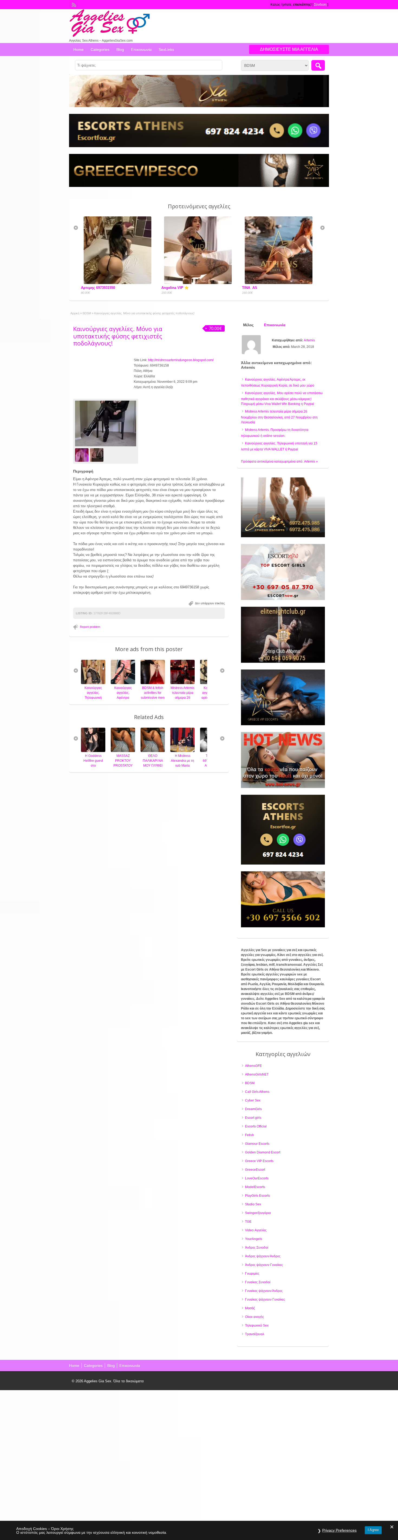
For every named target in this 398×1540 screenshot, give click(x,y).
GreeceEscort (255, 1170)
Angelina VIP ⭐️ (85, 288)
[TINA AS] (190, 283)
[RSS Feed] (73, 4)
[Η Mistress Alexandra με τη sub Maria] (153, 751)
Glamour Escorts (257, 1144)
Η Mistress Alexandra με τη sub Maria (152, 760)
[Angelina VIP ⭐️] (109, 283)
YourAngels (253, 1239)
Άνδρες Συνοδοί (256, 1247)
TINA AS (159, 288)
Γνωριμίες (252, 1273)
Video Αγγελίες (256, 1230)
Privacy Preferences (339, 1530)
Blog (120, 49)
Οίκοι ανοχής (254, 1317)
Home (78, 49)
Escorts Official (256, 1126)
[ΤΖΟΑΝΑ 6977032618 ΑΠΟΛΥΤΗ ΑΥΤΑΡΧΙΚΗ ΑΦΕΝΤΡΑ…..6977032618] (182, 751)
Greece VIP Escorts (259, 1161)
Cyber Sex (252, 1100)
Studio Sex (253, 1204)
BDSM (87, 313)
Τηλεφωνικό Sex (257, 1325)
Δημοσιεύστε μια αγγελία (289, 49)
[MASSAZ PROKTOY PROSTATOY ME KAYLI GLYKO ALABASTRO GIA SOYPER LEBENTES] (93, 751)
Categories (100, 49)
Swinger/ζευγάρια (258, 1213)
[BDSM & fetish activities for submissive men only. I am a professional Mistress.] (123, 683)
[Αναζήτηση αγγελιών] (318, 65)
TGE (248, 1222)
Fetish (249, 1135)
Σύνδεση (320, 4)
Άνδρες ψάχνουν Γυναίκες (264, 1265)
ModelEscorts (255, 1187)
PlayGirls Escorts (257, 1196)
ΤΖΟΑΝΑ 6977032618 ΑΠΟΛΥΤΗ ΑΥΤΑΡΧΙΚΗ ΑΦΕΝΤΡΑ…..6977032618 (190, 765)
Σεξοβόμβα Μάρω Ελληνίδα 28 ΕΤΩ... (263, 288)
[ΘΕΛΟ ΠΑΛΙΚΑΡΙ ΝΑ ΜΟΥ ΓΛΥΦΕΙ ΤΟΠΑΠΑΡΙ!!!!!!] (123, 751)
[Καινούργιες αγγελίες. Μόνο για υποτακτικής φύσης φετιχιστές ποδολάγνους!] (105, 424)
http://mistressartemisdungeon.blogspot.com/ (181, 360)
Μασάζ (250, 1308)
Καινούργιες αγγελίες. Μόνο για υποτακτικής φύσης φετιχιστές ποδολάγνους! (117, 336)
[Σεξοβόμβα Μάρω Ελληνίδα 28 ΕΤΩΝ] (270, 283)
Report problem (90, 626)
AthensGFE (253, 1066)
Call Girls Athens (257, 1092)
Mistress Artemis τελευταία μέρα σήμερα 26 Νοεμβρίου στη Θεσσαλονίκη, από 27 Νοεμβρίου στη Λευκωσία (279, 417)
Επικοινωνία (141, 49)
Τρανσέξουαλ (254, 1334)
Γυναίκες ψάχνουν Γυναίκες (265, 1299)
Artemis (309, 340)
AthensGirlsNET (257, 1074)
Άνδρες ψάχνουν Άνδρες (262, 1256)
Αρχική (74, 313)
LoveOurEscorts (257, 1178)
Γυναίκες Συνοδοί (257, 1282)
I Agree (373, 1530)
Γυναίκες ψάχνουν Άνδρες (264, 1291)
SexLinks (166, 49)
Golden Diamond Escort (262, 1152)
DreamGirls (253, 1109)
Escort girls (253, 1118)
